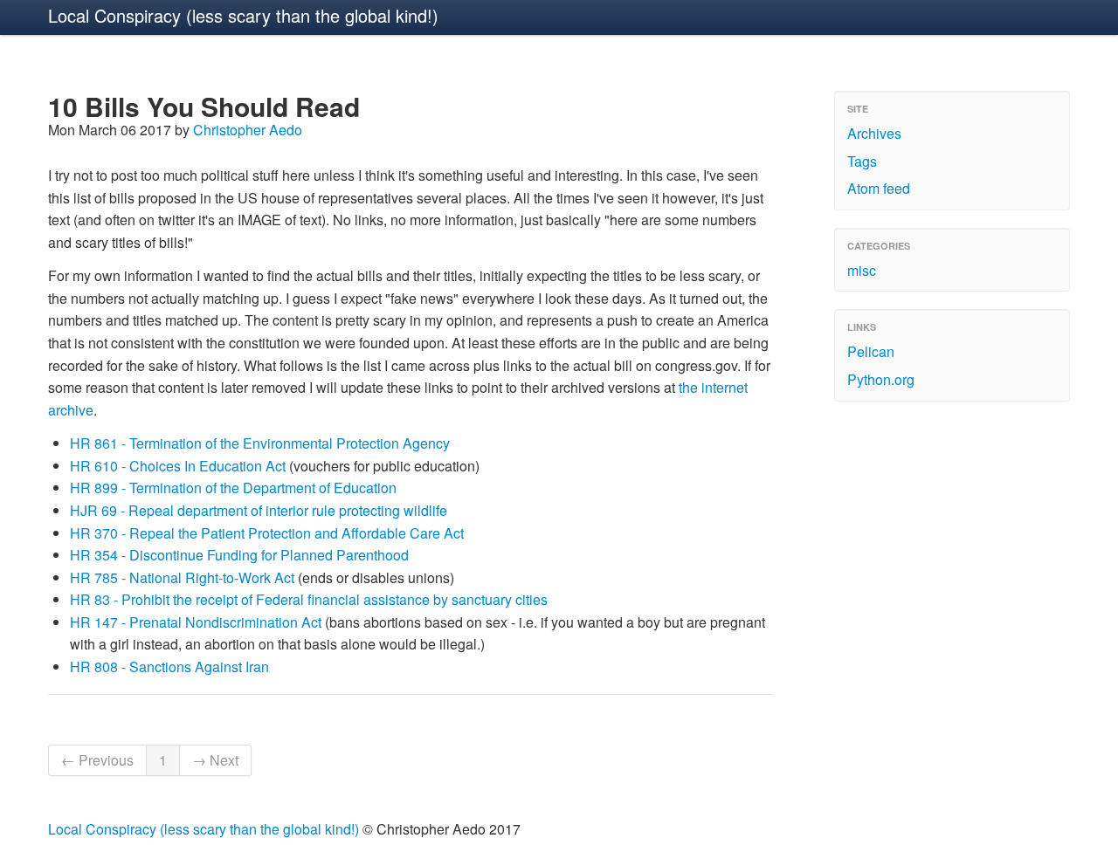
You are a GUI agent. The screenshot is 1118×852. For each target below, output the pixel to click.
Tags (862, 161)
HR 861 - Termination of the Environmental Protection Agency (260, 443)
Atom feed (878, 188)
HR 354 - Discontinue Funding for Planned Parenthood (239, 555)
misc (861, 270)
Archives (874, 133)
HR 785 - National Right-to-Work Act (182, 577)
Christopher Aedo (247, 130)
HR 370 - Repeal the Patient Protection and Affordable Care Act (267, 533)
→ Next (215, 760)
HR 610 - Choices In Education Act (178, 466)
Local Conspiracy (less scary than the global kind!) (243, 15)
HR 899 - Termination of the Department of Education (233, 488)
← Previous (97, 760)
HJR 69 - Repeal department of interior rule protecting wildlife (258, 510)
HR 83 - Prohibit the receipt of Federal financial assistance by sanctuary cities (309, 599)
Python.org (880, 379)
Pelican (870, 351)
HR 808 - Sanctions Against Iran (169, 666)
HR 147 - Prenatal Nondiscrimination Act (195, 622)
